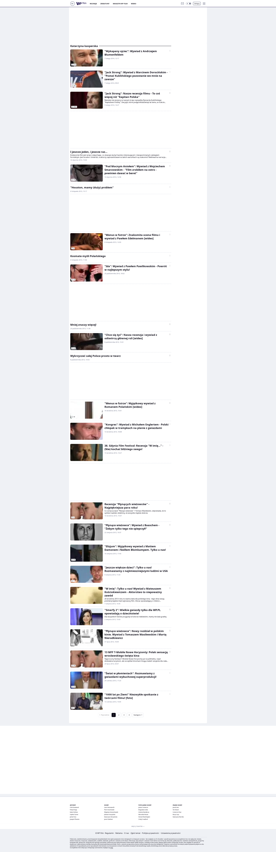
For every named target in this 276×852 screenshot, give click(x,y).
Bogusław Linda (143, 810)
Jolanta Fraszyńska (109, 814)
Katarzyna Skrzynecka (110, 817)
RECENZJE (93, 4)
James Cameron (143, 807)
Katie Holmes (74, 812)
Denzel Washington (144, 817)
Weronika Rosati (143, 814)
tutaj (111, 848)
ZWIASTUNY (104, 4)
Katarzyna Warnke (178, 817)
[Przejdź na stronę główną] (72, 5)
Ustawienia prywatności (170, 833)
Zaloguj (197, 3)
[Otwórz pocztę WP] (182, 3)
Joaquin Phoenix (74, 819)
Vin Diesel (176, 810)
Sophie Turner (74, 814)
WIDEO (133, 4)
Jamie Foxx (73, 817)
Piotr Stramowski (109, 810)
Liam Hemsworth (109, 807)
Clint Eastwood (74, 807)
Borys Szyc (176, 814)
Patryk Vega (73, 810)
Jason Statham (108, 819)
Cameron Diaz (177, 812)
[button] (188, 3)
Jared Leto (176, 807)
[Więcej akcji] (170, 50)
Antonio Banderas (143, 812)
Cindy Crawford (143, 819)
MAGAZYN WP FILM (120, 4)
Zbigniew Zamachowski (111, 812)
